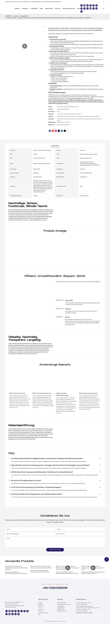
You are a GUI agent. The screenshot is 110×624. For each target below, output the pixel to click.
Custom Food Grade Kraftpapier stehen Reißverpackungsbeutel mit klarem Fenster (39, 571)
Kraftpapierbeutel (24, 16)
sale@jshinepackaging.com (86, 606)
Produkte (16, 16)
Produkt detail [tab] (55, 145)
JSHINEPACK (8, 16)
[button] (80, 8)
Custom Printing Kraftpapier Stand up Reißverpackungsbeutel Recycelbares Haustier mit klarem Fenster (67, 572)
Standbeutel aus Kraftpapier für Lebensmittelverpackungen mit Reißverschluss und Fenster (16, 572)
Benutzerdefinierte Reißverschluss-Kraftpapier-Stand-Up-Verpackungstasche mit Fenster (93, 572)
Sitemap (63, 621)
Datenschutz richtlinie (10, 607)
